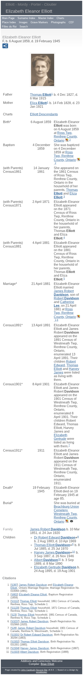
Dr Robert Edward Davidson (36, 634)
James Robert (64, 292)
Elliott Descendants (44, 114)
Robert (66, 298)
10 (73, 551)
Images (23, 22)
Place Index (9, 22)
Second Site (42, 670)
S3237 (15, 621)
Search (24, 26)
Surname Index (26, 18)
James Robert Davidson (33, 584)
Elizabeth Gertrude (60, 436)
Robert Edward (65, 363)
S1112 (14, 601)
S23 (13, 614)
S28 (13, 628)
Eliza (38, 103)
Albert (46, 560)
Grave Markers (39, 22)
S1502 (15, 641)
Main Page (8, 18)
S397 (14, 584)
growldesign (41, 672)
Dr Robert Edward (54, 537)
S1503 (15, 651)
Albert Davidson (29, 651)
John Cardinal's (28, 670)
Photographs (58, 22)
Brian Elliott (47, 664)
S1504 (15, 648)
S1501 (15, 634)
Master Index (46, 18)
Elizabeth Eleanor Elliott (33, 594)
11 (59, 559)
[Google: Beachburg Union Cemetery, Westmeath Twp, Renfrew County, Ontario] (66, 521)
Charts (60, 18)
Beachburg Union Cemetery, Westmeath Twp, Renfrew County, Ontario (66, 514)
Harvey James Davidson (34, 648)
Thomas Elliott (52, 545)
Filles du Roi (9, 26)
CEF (71, 22)
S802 (14, 594)
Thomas (40, 94)
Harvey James (52, 552)
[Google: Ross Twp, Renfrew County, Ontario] (66, 140)
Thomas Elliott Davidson (34, 641)
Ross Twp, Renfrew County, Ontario (66, 136)
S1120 (15, 607)
